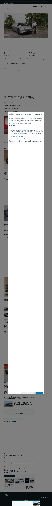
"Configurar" (10, 136)
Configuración (31, 392)
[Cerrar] (39, 499)
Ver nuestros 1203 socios (12, 147)
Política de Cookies (19, 122)
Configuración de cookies (12, 123)
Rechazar (23, 392)
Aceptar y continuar (39, 392)
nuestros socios (20, 133)
